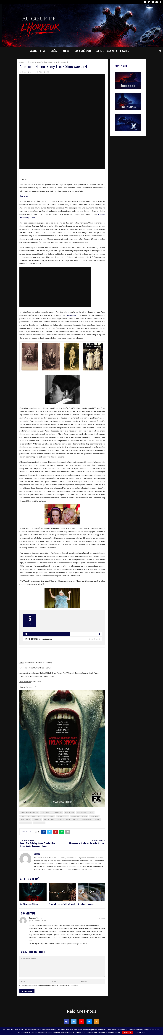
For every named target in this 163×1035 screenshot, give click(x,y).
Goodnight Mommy (86, 904)
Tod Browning (39, 823)
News (42, 50)
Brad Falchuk (69, 812)
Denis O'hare (25, 816)
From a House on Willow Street (62, 904)
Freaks (84, 816)
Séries (66, 50)
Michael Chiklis (49, 819)
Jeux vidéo (112, 50)
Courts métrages (83, 50)
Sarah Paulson (26, 823)
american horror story (29, 812)
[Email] (89, 1021)
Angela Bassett (46, 812)
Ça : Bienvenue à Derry (28, 904)
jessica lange (25, 819)
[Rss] (96, 1021)
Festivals (99, 50)
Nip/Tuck (76, 819)
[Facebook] (66, 1021)
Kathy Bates (37, 819)
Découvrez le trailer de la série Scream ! (87, 843)
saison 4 (97, 819)
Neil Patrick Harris (64, 819)
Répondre (102, 918)
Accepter (127, 1032)
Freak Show (75, 816)
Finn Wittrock (49, 816)
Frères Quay (71, 315)
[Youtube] (81, 1021)
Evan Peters (36, 816)
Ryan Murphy (87, 819)
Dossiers (124, 50)
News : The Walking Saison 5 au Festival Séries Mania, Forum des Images (37, 845)
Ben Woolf (58, 812)
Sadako (24, 72)
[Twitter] (73, 1021)
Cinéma (54, 50)
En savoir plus (140, 1032)
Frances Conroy (62, 816)
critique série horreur (85, 812)
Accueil (33, 50)
